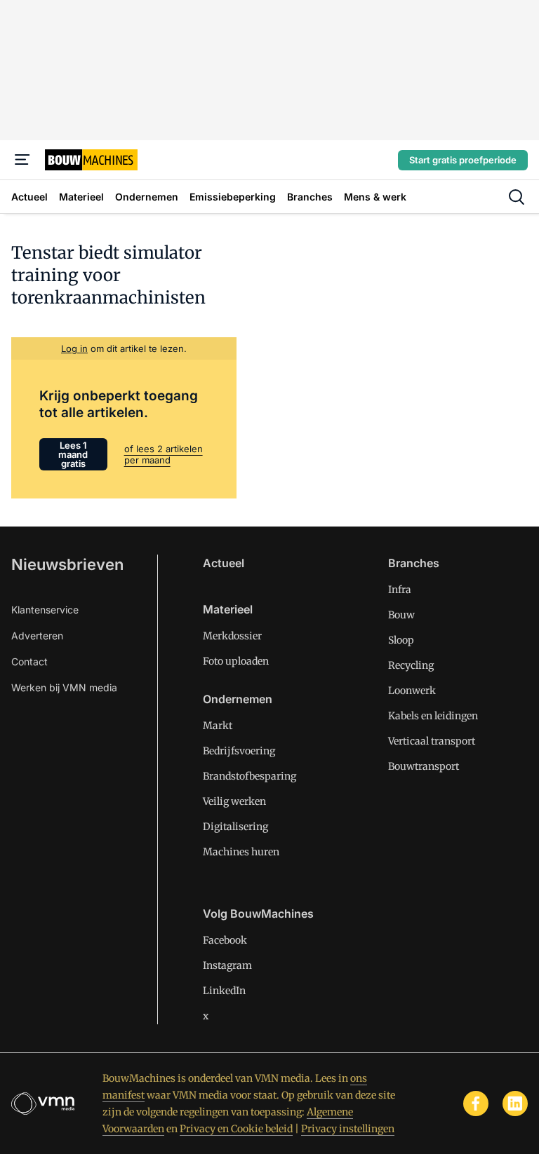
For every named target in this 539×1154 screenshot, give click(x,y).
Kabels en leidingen (433, 716)
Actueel (223, 563)
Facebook (225, 940)
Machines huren (241, 852)
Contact (29, 661)
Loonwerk (412, 690)
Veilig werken (234, 801)
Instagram (227, 965)
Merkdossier (232, 636)
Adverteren (37, 636)
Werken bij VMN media (64, 687)
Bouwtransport (423, 766)
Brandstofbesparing (249, 776)
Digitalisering (235, 826)
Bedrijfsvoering (239, 751)
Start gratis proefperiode (463, 159)
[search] (516, 197)
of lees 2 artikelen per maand (163, 454)
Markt (217, 725)
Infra (399, 589)
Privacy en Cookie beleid (236, 1128)
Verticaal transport (431, 741)
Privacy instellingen (347, 1128)
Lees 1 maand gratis (73, 454)
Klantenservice (45, 610)
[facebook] (475, 1103)
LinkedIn (224, 990)
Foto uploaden (236, 661)
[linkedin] (515, 1103)
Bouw (401, 615)
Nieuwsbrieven (67, 564)
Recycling (411, 665)
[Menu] (22, 160)
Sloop (401, 640)
